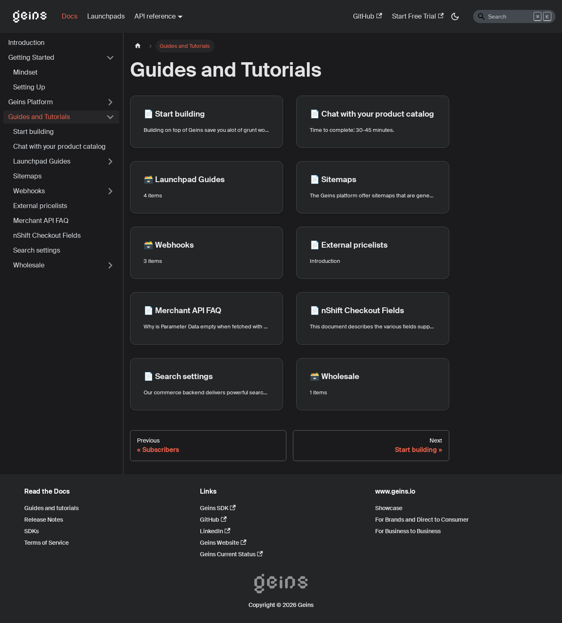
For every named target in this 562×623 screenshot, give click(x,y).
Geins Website (219, 542)
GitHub (363, 16)
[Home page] (138, 46)
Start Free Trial (414, 16)
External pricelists (40, 205)
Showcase (388, 508)
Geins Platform (30, 102)
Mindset (25, 72)
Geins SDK (214, 508)
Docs (69, 16)
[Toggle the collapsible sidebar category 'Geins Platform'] (110, 102)
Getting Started (31, 57)
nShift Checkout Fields (47, 235)
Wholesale (28, 265)
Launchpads (106, 16)
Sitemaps (27, 176)
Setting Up (29, 87)
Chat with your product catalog (59, 146)
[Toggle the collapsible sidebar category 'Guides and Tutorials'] (110, 117)
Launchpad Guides (41, 161)
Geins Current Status (227, 554)
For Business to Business (408, 531)
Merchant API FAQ (41, 220)
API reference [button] (155, 16)
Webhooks (29, 191)
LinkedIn (211, 531)
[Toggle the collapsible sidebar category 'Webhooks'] (110, 191)
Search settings (36, 250)
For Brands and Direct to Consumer (422, 519)
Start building (33, 131)
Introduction (26, 42)
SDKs (31, 531)
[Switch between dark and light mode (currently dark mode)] (455, 16)
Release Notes (43, 519)
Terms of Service (46, 542)
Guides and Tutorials (39, 116)
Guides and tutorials (51, 508)
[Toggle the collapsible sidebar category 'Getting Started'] (110, 57)
